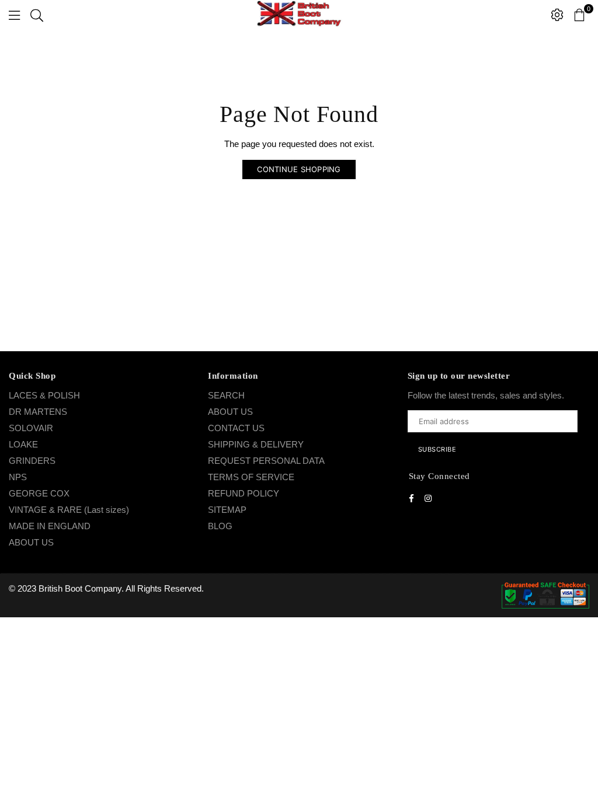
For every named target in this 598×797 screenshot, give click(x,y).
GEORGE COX (39, 493)
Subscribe (437, 449)
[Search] (36, 14)
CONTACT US (236, 428)
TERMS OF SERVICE (251, 477)
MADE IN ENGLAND (50, 526)
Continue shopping (298, 169)
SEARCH (226, 395)
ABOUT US (31, 542)
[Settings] (557, 14)
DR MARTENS (38, 412)
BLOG (220, 526)
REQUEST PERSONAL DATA (266, 461)
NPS (18, 477)
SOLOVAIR (31, 428)
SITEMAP (227, 510)
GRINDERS (32, 461)
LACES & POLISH (44, 395)
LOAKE (23, 444)
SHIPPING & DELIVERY (256, 444)
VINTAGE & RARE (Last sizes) (69, 510)
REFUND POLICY (243, 493)
